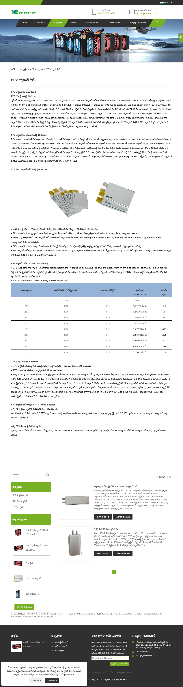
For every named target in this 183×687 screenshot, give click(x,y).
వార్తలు (73, 23)
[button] (29, 655)
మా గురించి (40, 23)
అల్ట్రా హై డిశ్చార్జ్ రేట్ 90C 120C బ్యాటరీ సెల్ (115, 486)
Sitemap (96, 672)
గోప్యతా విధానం (67, 674)
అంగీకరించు (52, 680)
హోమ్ (25, 23)
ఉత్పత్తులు (58, 23)
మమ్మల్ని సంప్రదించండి (138, 23)
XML (112, 672)
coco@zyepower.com (145, 13)
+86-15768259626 (106, 13)
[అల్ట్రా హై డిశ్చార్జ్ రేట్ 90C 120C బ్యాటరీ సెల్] (75, 516)
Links (87, 672)
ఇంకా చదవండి (103, 517)
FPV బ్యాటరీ (37, 69)
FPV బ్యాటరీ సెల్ (53, 69)
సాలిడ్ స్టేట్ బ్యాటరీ (20, 495)
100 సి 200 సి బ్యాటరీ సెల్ (106, 529)
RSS (105, 672)
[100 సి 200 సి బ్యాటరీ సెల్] (75, 559)
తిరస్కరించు (36, 680)
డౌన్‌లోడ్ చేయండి (92, 23)
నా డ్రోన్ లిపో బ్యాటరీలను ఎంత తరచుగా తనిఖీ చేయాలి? (33, 642)
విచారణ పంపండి (114, 23)
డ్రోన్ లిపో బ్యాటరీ (20, 501)
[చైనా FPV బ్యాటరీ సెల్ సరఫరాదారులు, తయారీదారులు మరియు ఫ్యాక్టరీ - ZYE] (23, 12)
